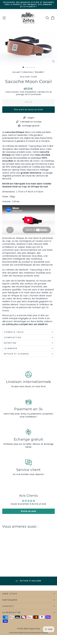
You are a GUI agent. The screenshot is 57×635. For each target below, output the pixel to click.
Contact (8, 606)
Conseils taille (14, 332)
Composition (12, 337)
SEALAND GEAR (28, 76)
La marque (11, 348)
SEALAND (39, 72)
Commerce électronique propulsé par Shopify (28, 633)
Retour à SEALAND (30, 581)
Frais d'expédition (28, 92)
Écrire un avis (28, 511)
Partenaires (10, 600)
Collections (27, 72)
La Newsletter (11, 612)
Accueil (16, 72)
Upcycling (35, 145)
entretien (10, 343)
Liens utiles (9, 593)
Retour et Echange (16, 353)
